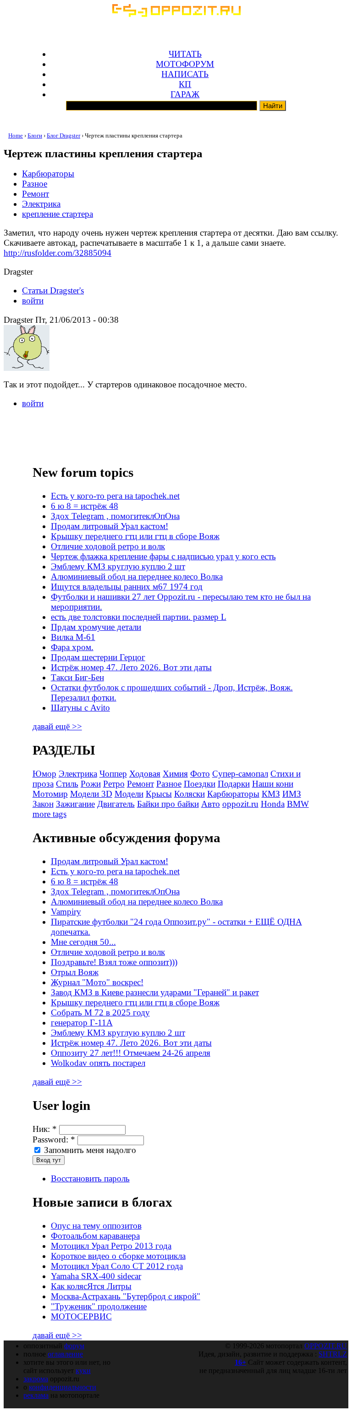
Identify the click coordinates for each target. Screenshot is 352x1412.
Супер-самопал (240, 773)
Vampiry (66, 911)
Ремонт (35, 194)
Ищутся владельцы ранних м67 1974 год (127, 586)
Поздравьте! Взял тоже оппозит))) (114, 962)
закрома (35, 1379)
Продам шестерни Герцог (98, 657)
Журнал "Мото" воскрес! (97, 982)
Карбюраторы (48, 173)
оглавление (65, 1354)
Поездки (199, 784)
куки (83, 1370)
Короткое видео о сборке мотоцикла (118, 1256)
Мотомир (50, 794)
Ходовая (144, 773)
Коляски (189, 794)
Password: (54, 1139)
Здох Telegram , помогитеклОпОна (115, 516)
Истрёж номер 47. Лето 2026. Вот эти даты (131, 667)
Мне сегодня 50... (83, 942)
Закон (43, 804)
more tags (49, 814)
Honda (273, 804)
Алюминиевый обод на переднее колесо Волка (137, 576)
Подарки (234, 784)
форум (74, 1346)
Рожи (91, 784)
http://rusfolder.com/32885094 (57, 253)
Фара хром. (72, 647)
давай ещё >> (57, 726)
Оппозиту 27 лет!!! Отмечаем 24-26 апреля (130, 1053)
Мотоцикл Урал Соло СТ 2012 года (117, 1266)
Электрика (41, 204)
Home (15, 135)
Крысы (159, 794)
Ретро (114, 784)
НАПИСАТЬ (185, 74)
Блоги (35, 135)
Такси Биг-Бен (77, 677)
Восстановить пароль (90, 1178)
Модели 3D (91, 794)
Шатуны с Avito (80, 707)
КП (185, 84)
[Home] (176, 14)
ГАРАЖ (184, 94)
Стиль (67, 784)
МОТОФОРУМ (185, 64)
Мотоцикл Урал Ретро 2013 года (111, 1246)
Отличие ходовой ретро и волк (108, 546)
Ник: (45, 1129)
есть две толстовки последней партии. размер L (138, 617)
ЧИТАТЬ (185, 54)
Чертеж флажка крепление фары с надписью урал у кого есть (163, 556)
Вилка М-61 (73, 637)
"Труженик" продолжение (99, 1306)
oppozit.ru (240, 804)
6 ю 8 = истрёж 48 (84, 506)
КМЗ (271, 794)
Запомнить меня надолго (89, 1150)
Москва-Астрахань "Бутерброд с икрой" (125, 1296)
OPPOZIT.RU (325, 1346)
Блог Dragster (63, 135)
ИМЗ (291, 794)
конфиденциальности (62, 1387)
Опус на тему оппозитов (96, 1225)
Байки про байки (168, 804)
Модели (129, 794)
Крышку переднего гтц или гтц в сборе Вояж (135, 536)
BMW (298, 804)
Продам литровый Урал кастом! (109, 526)
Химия (175, 773)
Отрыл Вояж (75, 972)
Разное (34, 183)
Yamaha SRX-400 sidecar (96, 1276)
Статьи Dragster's (53, 290)
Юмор (44, 773)
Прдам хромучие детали (96, 627)
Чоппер (113, 773)
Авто (210, 804)
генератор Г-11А (82, 1022)
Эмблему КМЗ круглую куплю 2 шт (118, 566)
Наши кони (272, 784)
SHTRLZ (333, 1354)
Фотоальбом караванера (95, 1236)
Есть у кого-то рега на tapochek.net (115, 496)
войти (33, 300)
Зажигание (75, 804)
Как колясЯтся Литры (91, 1286)
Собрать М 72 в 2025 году (100, 1012)
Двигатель (116, 804)
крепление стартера (57, 214)
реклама (36, 1395)
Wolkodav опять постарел (98, 1063)
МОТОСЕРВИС (81, 1316)
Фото (200, 773)
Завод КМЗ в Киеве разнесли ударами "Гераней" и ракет (155, 992)
